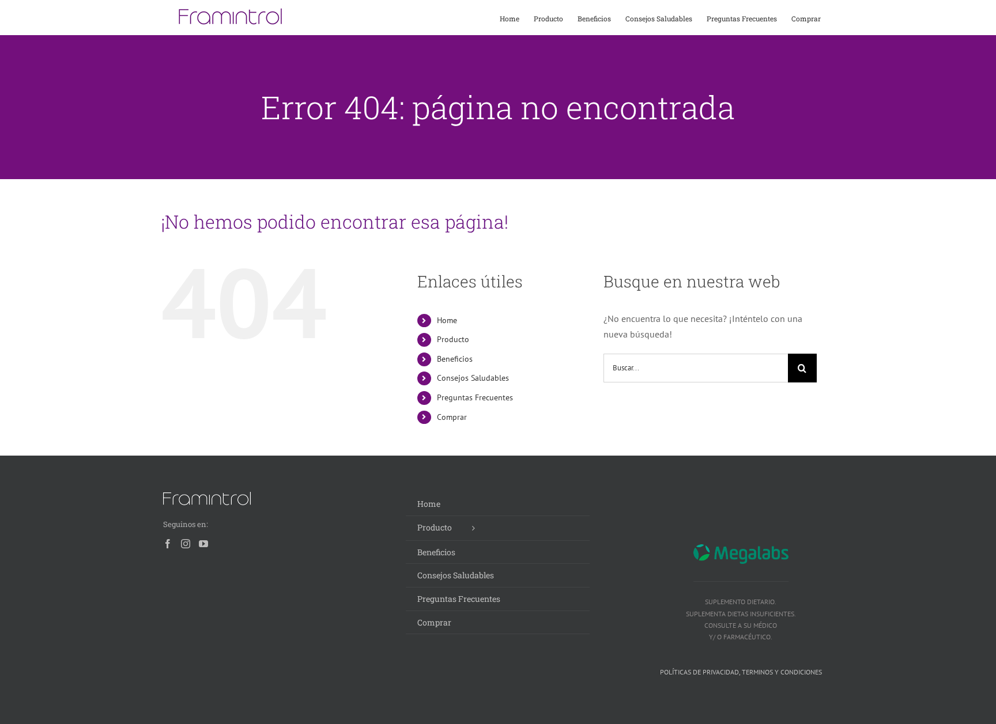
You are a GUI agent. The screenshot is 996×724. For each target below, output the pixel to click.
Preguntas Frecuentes (475, 397)
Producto (453, 339)
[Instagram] (185, 543)
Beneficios (455, 359)
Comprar (452, 417)
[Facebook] (167, 543)
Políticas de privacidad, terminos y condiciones (741, 672)
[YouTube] (203, 543)
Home (447, 320)
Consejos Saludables (473, 378)
